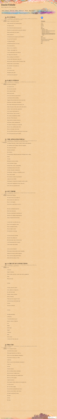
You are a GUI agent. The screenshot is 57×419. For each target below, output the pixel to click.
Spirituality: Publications (45, 32)
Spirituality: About (45, 29)
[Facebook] (42, 18)
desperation (28, 346)
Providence (11, 265)
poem (11, 82)
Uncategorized (16, 18)
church (25, 264)
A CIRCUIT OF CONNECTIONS (17, 263)
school (24, 141)
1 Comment (5, 142)
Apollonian (23, 140)
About (3, 10)
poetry (19, 19)
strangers (14, 265)
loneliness (32, 81)
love (35, 81)
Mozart (14, 19)
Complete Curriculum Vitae (24, 13)
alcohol (22, 264)
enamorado (31, 140)
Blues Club (10, 344)
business (26, 140)
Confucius (25, 18)
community (28, 264)
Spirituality (21, 10)
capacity (22, 18)
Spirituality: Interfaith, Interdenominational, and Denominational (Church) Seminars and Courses (48, 34)
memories (31, 192)
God (24, 192)
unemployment (16, 82)
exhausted (32, 18)
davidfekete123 (10, 18)
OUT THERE (11, 191)
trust (14, 193)
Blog (36, 13)
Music (16, 10)
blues (25, 346)
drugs (31, 264)
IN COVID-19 (11, 17)
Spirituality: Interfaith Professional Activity (48, 30)
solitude (26, 141)
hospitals (8, 19)
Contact (7, 10)
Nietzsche (16, 141)
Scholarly (12, 10)
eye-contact (32, 346)
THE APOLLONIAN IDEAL (16, 139)
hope (26, 192)
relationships (9, 193)
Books (33, 13)
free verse (26, 81)
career (29, 140)
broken (22, 192)
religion (12, 193)
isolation (11, 19)
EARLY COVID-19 (13, 80)
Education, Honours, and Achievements (10, 13)
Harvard (36, 18)
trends (21, 19)
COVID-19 (29, 18)
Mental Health (32, 10)
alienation (22, 346)
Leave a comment (5, 21)
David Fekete (8, 4)
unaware (17, 265)
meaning (8, 82)
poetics (17, 19)
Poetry (26, 10)
